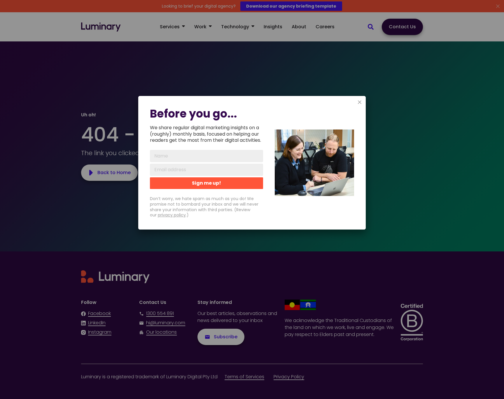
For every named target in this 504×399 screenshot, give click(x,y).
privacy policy (172, 215)
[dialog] (252, 163)
